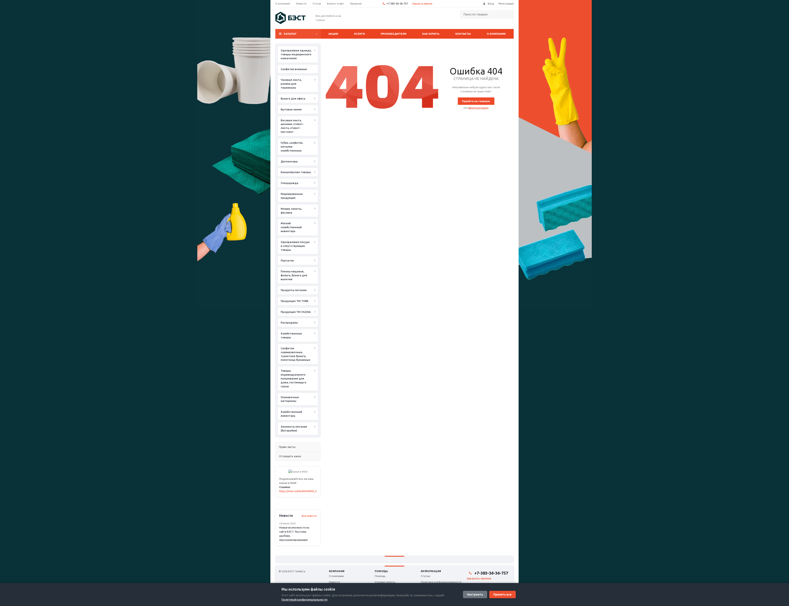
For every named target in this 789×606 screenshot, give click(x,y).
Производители (393, 33)
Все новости (309, 516)
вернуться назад (478, 107)
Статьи (425, 576)
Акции (333, 33)
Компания (337, 571)
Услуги (359, 33)
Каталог (290, 33)
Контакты (463, 33)
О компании (496, 33)
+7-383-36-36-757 (397, 3)
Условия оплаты (385, 582)
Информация (431, 571)
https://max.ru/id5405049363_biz (299, 491)
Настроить (475, 594)
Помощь (381, 571)
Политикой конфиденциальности (304, 599)
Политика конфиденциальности (441, 582)
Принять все (502, 594)
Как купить (430, 33)
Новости (334, 582)
